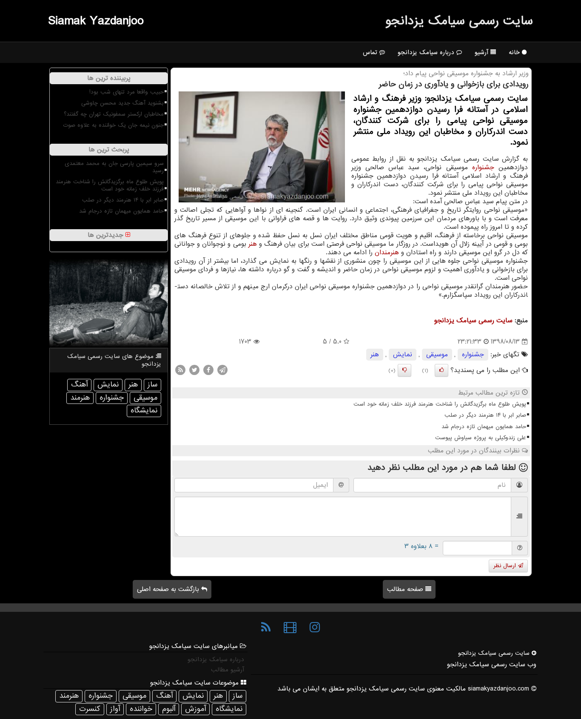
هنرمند (80, 398)
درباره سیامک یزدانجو (427, 52)
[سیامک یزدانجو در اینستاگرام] (314, 627)
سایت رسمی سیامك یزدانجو (459, 20)
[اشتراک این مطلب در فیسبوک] (208, 370)
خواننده (141, 709)
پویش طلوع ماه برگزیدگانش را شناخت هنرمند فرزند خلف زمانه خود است (439, 404)
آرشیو (482, 52)
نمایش (402, 355)
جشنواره (483, 167)
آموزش (195, 709)
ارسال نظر (505, 566)
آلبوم (168, 709)
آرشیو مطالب (227, 669)
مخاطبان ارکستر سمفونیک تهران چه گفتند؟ (114, 114)
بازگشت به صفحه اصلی (169, 589)
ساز (152, 384)
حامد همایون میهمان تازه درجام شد (483, 427)
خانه (515, 52)
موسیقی (437, 355)
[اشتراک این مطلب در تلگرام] (222, 370)
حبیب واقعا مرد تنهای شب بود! (126, 92)
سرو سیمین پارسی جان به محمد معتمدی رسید (114, 167)
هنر (252, 244)
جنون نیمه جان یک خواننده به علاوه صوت (113, 125)
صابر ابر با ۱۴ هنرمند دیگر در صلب (485, 415)
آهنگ (79, 384)
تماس (371, 52)
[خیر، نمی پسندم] (404, 370)
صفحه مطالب (406, 589)
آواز (115, 709)
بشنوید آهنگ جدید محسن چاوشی (122, 103)
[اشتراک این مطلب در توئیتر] (194, 370)
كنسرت (89, 709)
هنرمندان (387, 252)
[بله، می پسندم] (441, 370)
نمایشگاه (144, 410)
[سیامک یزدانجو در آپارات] (290, 627)
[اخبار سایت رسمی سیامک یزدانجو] (266, 627)
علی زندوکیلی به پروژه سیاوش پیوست (480, 438)
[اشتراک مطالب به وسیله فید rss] (180, 370)
